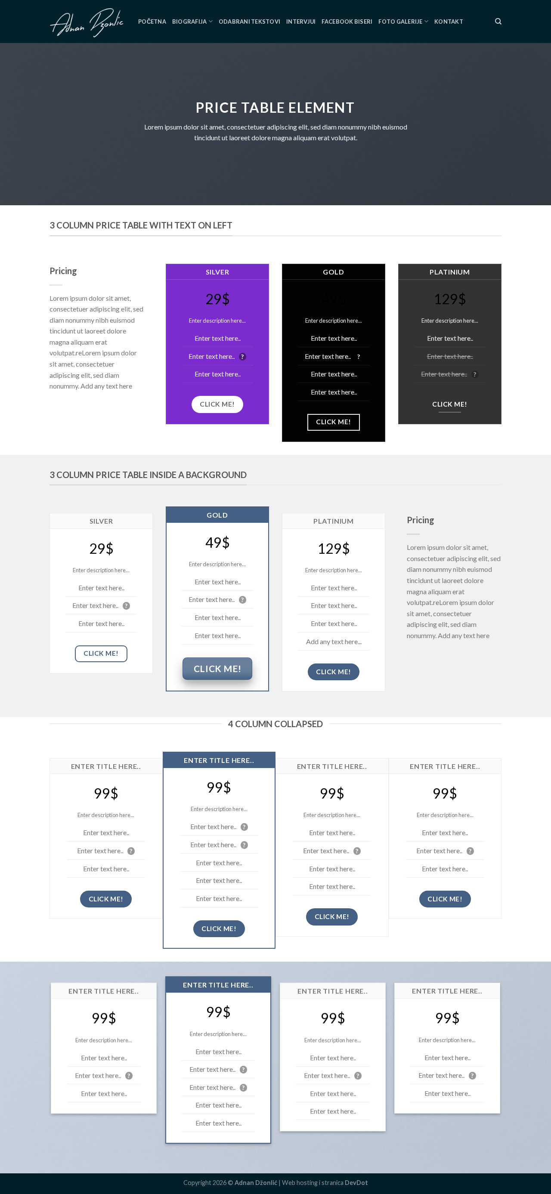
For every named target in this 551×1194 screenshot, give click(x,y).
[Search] (498, 21)
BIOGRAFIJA (189, 21)
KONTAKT (448, 21)
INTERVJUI (301, 21)
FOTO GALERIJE (400, 21)
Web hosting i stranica (325, 1182)
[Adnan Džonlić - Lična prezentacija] (87, 21)
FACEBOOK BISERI (347, 21)
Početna (152, 21)
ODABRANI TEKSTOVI (249, 21)
